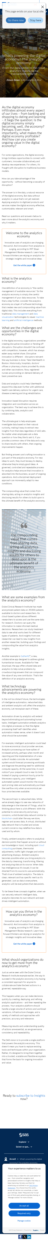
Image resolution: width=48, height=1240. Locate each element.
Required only (24, 1213)
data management (20, 314)
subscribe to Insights (30, 1096)
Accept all (24, 1205)
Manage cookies (24, 1221)
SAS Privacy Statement (16, 1230)
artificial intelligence (23, 320)
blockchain (7, 818)
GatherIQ (25, 656)
